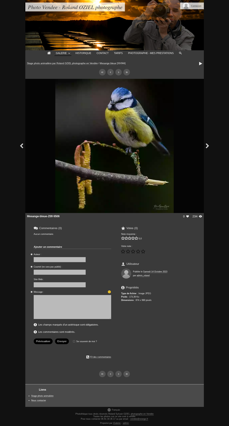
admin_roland (143, 275)
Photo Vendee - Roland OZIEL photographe (75, 7)
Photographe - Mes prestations (151, 53)
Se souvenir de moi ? (86, 341)
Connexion (196, 6)
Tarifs (118, 53)
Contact (103, 53)
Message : (39, 292)
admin (126, 423)
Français (113, 410)
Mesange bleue (108, 63)
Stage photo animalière (42, 396)
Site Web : (39, 279)
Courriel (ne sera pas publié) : (48, 266)
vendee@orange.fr (139, 419)
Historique (83, 53)
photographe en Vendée (142, 414)
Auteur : (37, 254)
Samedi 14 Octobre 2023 (155, 271)
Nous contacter (38, 400)
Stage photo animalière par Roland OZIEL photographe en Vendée (62, 63)
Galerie (61, 53)
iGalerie (117, 423)
